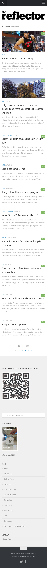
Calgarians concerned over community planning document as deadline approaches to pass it (22, 109)
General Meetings (10, 495)
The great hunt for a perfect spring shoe (21, 192)
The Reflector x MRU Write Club (14, 526)
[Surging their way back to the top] (23, 41)
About (6, 469)
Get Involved (8, 500)
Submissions (8, 521)
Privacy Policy (8, 511)
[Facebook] (25, 561)
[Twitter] (21, 561)
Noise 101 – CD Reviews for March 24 (20, 215)
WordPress (23, 556)
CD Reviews (9, 135)
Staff (5, 516)
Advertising (8, 474)
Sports (4, 55)
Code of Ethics (9, 479)
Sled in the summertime (13, 168)
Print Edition (8, 505)
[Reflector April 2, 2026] (10, 451)
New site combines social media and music (23, 298)
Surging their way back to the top (18, 58)
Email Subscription (10, 490)
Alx (34, 556)
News (3, 101)
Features (5, 238)
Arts (3, 135)
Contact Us (7, 484)
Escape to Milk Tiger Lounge (15, 324)
